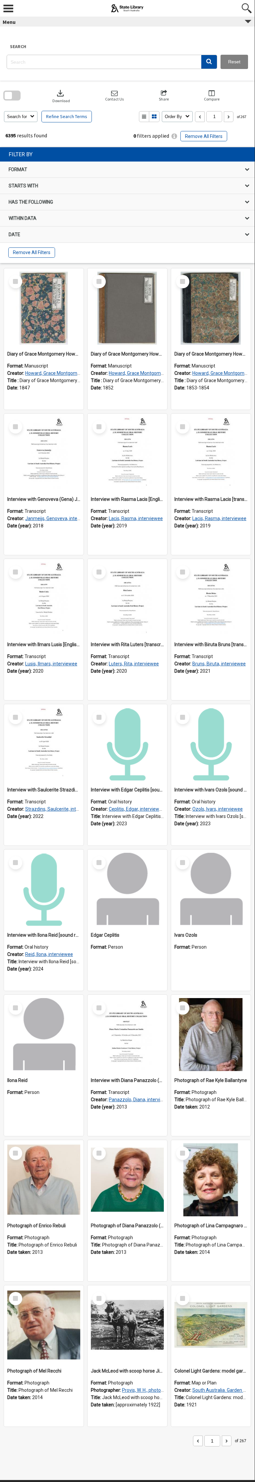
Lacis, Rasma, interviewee (136, 518)
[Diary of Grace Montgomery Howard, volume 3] (210, 308)
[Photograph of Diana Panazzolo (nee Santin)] (127, 1179)
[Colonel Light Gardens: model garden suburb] (210, 1325)
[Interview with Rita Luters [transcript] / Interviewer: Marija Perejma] (127, 598)
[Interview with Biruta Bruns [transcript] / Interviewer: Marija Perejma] (210, 598)
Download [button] (61, 95)
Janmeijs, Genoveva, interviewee (59, 518)
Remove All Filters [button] (204, 136)
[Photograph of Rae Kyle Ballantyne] (210, 1034)
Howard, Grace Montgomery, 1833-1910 (66, 373)
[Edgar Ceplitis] (127, 889)
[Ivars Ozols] (210, 889)
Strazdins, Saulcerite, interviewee (60, 809)
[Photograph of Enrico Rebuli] (43, 1179)
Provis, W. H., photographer (149, 1390)
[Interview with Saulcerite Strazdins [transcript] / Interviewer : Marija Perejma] (43, 743)
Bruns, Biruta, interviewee (219, 663)
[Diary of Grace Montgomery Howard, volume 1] (43, 308)
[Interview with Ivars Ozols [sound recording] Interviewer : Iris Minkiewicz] (210, 743)
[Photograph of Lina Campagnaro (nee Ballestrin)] (210, 1179)
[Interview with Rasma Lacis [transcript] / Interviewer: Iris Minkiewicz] (210, 453)
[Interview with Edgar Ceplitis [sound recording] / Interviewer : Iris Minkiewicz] (127, 743)
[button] (209, 62)
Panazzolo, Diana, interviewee (140, 1099)
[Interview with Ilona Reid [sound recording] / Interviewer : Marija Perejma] (43, 889)
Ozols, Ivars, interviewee (217, 809)
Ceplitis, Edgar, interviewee (136, 809)
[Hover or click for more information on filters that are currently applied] (174, 136)
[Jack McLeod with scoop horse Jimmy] (127, 1325)
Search (18, 46)
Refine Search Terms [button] (66, 116)
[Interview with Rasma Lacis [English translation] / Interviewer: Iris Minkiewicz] (127, 453)
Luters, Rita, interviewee (134, 663)
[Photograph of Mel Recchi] (43, 1325)
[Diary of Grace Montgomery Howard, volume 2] (127, 308)
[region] (127, 205)
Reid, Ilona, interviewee (49, 954)
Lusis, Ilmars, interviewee (51, 663)
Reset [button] (234, 61)
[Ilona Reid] (43, 1034)
